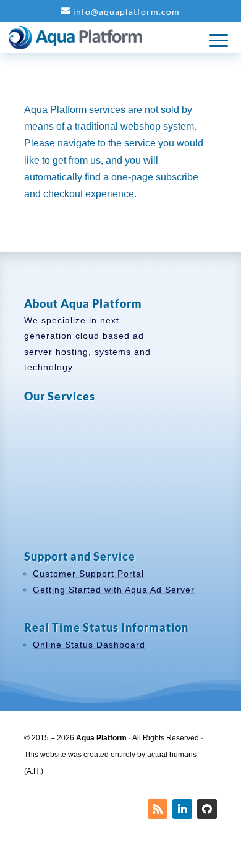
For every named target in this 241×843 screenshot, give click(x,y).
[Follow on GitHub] (207, 809)
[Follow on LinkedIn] (182, 809)
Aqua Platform (101, 738)
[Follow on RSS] (157, 809)
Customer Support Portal (88, 573)
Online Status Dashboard (89, 645)
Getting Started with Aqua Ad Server (114, 590)
